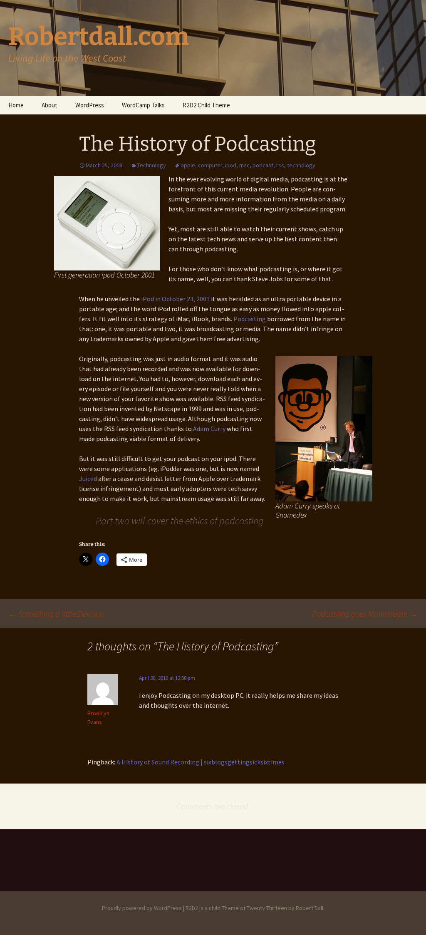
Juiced (88, 478)
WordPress (89, 105)
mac (244, 165)
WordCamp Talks (143, 105)
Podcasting (249, 319)
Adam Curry (209, 428)
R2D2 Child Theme (206, 105)
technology (301, 165)
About (49, 105)
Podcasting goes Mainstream (365, 613)
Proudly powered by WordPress (142, 908)
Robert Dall (309, 908)
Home (16, 105)
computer (210, 165)
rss (280, 165)
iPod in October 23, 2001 (175, 299)
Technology (151, 165)
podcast (263, 165)
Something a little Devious (55, 613)
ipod (230, 165)
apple (188, 165)
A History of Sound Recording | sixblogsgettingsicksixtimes (200, 762)
